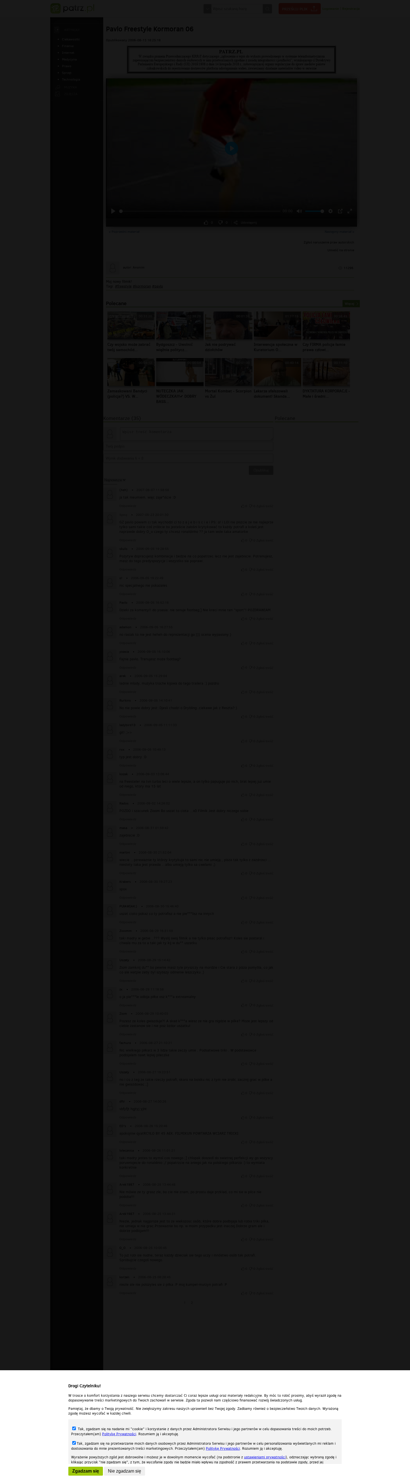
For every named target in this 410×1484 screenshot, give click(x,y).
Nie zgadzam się (124, 1471)
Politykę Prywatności (119, 1434)
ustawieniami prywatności (265, 1457)
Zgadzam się (85, 1471)
